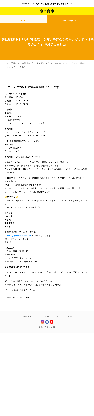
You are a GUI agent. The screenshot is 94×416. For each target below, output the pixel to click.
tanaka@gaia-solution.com (18, 235)
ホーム (17, 316)
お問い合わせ (73, 316)
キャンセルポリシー (32, 316)
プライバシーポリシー (54, 316)
